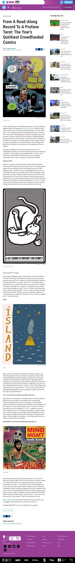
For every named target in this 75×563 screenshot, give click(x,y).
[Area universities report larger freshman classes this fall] (55, 140)
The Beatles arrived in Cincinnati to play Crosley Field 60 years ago (66, 92)
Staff (59, 545)
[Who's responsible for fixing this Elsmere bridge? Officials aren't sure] (55, 52)
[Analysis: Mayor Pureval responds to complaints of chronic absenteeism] (55, 103)
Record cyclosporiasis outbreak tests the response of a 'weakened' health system (66, 26)
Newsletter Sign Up (31, 545)
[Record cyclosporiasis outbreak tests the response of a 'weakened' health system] (55, 23)
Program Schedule (31, 542)
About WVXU (30, 539)
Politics (62, 34)
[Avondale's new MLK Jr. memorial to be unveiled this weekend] (55, 128)
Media (61, 87)
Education (62, 137)
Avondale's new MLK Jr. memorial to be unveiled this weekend (66, 129)
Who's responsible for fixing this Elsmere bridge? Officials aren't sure (66, 53)
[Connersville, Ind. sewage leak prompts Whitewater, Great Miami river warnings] (55, 116)
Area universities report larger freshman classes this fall (66, 140)
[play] (4, 7)
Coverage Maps (61, 539)
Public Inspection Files (63, 536)
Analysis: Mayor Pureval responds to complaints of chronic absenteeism (66, 105)
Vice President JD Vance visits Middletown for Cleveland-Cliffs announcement (64, 40)
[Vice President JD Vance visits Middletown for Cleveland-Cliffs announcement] (55, 37)
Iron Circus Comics (29, 128)
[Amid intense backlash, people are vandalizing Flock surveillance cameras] (55, 77)
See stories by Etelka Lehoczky (12, 523)
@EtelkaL (34, 502)
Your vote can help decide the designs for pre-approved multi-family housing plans (66, 66)
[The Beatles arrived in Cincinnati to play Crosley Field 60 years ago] (55, 90)
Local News (62, 49)
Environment (63, 113)
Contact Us (44, 539)
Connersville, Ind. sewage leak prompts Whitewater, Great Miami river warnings (65, 117)
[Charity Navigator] (71, 560)
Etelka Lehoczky (12, 48)
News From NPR (7, 16)
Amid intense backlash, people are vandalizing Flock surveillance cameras (65, 79)
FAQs (59, 542)
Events (43, 536)
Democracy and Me (46, 542)
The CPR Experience (31, 536)
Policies (44, 545)
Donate (69, 2)
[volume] (8, 7)
